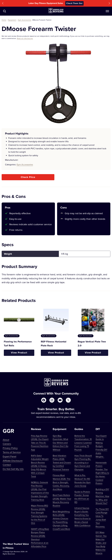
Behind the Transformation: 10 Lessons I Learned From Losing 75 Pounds (83, 442)
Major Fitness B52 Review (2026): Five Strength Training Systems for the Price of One (39, 514)
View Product (19, 352)
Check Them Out (74, 3)
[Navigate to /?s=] (4, 11)
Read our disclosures (25, 38)
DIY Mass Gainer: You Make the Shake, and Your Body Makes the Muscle (101, 543)
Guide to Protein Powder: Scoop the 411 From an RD (82, 497)
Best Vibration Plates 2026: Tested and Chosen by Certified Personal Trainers (62, 462)
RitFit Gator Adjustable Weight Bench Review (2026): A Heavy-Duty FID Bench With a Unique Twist (39, 466)
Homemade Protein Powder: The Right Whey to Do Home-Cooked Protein (102, 473)
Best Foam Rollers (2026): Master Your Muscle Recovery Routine (62, 500)
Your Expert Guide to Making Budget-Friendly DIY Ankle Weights (101, 446)
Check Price (28, 177)
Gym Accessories (24, 20)
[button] (2, 3)
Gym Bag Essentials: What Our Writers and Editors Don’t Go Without (60, 442)
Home (4, 20)
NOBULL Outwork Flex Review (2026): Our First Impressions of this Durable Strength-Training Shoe (40, 491)
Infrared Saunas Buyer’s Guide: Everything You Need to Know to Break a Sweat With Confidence (82, 516)
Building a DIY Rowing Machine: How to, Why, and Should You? (102, 496)
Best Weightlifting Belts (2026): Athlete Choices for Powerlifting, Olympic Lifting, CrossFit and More (61, 520)
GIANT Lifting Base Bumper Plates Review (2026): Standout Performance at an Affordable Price (40, 537)
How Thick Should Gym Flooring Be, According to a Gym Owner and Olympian (83, 462)
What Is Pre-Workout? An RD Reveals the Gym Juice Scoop (82, 480)
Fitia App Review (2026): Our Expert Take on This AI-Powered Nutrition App (39, 442)
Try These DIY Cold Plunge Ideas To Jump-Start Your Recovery (102, 518)
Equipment (12, 20)
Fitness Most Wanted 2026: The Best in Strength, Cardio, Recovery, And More (61, 482)
